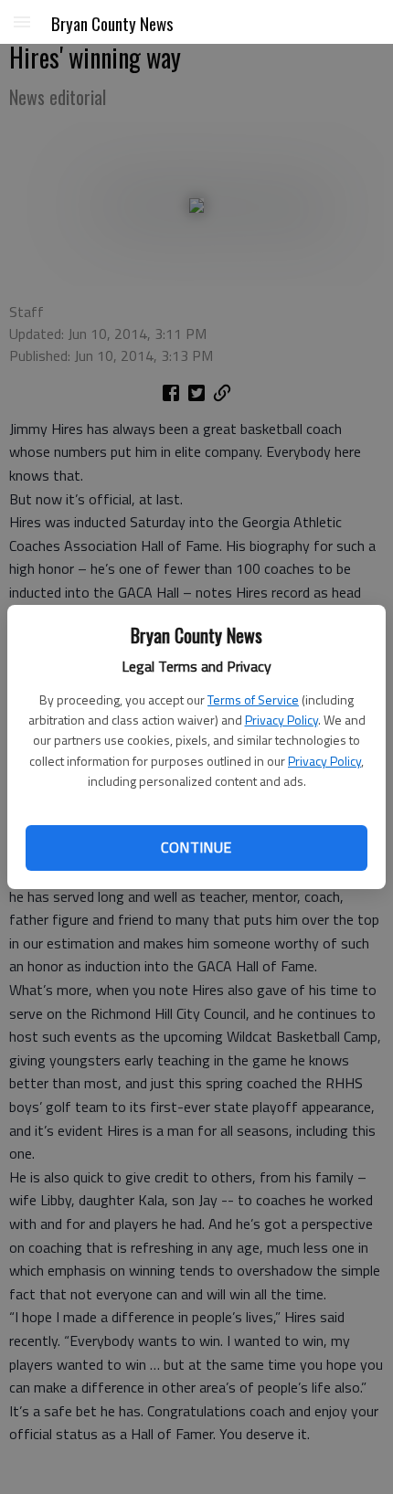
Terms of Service (253, 699)
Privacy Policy (281, 719)
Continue (196, 847)
